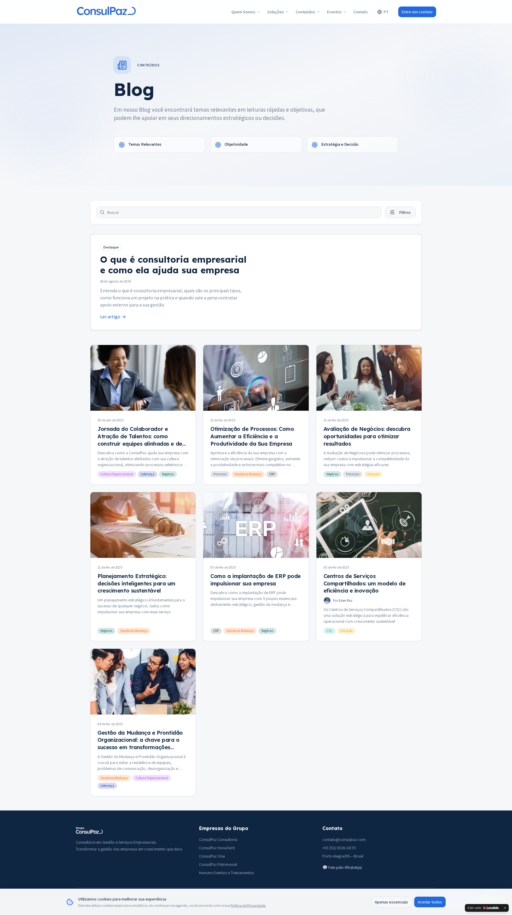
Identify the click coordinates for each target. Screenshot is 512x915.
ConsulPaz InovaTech (217, 847)
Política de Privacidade (248, 905)
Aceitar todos (430, 902)
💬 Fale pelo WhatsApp (342, 867)
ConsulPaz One (212, 856)
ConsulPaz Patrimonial (218, 864)
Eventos (334, 12)
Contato (360, 12)
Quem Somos (243, 12)
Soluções (275, 12)
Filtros (405, 212)
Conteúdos (305, 12)
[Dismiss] (504, 907)
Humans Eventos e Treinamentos (226, 872)
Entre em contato (417, 12)
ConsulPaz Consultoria (218, 839)
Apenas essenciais (391, 902)
